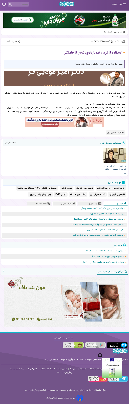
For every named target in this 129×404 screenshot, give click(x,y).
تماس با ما (62, 369)
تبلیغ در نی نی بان (17, 369)
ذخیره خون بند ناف (84, 188)
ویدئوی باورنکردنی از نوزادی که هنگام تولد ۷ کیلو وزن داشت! (98, 219)
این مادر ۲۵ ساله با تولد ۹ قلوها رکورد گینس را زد (103, 229)
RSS (58, 372)
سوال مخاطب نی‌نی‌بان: (114, 93)
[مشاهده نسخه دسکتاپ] (4, 4)
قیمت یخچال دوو (97, 194)
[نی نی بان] (66, 4)
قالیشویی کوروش (117, 194)
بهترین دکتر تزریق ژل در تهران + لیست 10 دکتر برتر (115, 169)
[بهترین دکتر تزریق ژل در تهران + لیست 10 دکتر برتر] (114, 155)
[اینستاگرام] (98, 381)
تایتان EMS (60, 194)
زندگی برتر (68, 372)
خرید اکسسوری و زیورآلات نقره (111, 188)
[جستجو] (10, 4)
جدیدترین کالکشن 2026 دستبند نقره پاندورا (37, 188)
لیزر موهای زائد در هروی (40, 194)
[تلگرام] (118, 381)
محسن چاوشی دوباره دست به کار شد (107, 256)
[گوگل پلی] (95, 345)
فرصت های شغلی (48, 369)
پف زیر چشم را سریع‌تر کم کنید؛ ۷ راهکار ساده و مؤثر (102, 208)
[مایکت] (117, 345)
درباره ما (73, 369)
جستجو (83, 369)
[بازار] (73, 345)
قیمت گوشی (66, 188)
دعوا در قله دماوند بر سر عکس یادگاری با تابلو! (103, 262)
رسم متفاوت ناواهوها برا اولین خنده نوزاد (106, 213)
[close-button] (100, 355)
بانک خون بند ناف (78, 194)
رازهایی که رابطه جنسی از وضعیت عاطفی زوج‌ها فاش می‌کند (98, 235)
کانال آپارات (32, 369)
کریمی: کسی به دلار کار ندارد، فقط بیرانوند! (105, 251)
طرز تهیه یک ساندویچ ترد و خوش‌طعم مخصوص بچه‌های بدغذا (97, 224)
